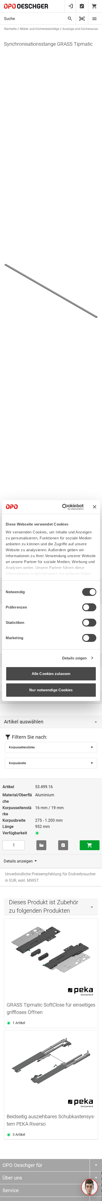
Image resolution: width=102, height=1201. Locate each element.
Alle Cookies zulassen (51, 674)
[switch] (89, 607)
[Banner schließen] (94, 506)
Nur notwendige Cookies (51, 690)
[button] (89, 1187)
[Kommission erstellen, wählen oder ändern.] (41, 845)
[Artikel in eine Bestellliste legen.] (63, 845)
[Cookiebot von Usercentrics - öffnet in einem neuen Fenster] (63, 507)
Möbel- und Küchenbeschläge (39, 29)
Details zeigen (74, 658)
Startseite (10, 29)
